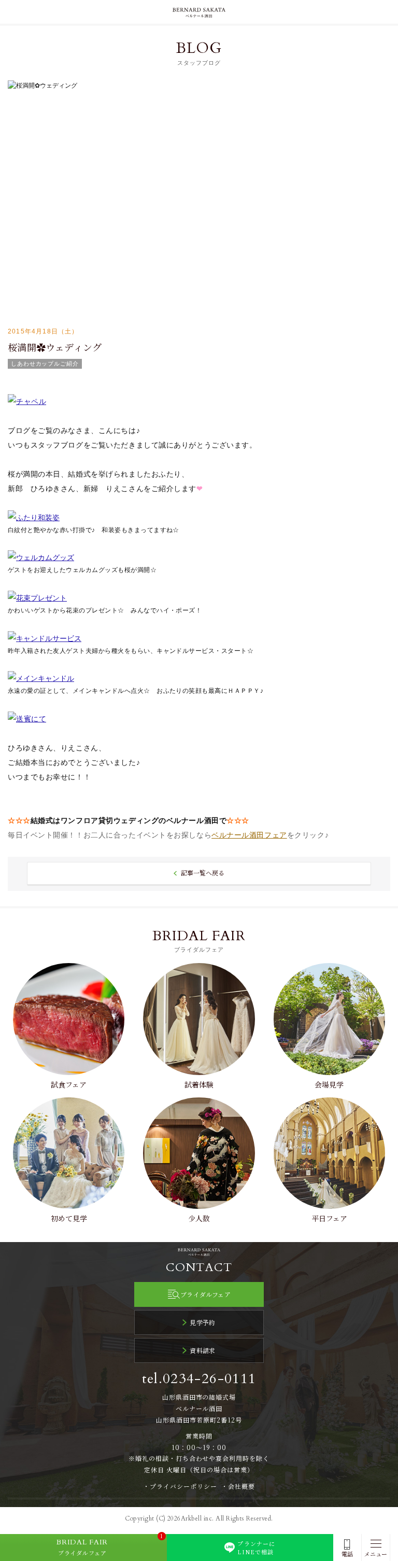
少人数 (199, 1218)
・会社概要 (238, 1486)
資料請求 (203, 1350)
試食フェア (69, 1084)
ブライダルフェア (205, 1294)
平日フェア (329, 1218)
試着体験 (199, 1084)
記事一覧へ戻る (202, 872)
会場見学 (329, 1084)
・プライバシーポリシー (180, 1486)
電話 (347, 1554)
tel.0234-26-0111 (199, 1378)
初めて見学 (69, 1218)
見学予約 (203, 1322)
